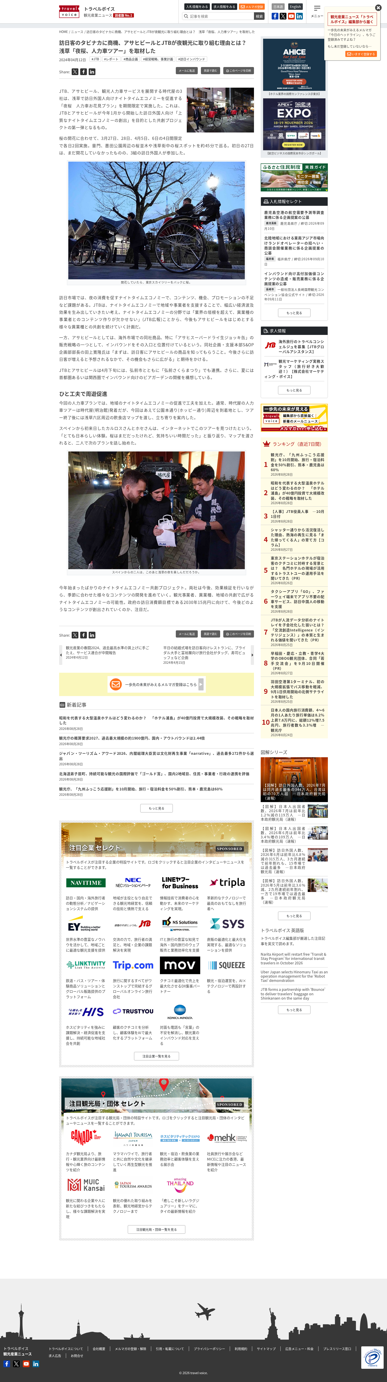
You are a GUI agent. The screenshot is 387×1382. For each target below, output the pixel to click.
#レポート (111, 59)
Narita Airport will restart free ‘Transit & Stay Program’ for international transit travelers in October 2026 (293, 958)
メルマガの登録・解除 (130, 1348)
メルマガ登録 (254, 6)
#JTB (95, 59)
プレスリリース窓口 (337, 1348)
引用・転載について (170, 1348)
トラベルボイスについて (66, 1348)
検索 (259, 16)
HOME (63, 31)
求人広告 (55, 1355)
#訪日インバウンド (191, 59)
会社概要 (99, 1348)
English (295, 6)
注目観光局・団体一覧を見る (156, 1229)
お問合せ (77, 1355)
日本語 (278, 6)
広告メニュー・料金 (299, 1348)
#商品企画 (131, 59)
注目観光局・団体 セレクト (107, 1103)
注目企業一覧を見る (156, 1056)
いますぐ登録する (363, 54)
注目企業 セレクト (95, 847)
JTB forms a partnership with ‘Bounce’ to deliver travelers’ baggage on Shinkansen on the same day (293, 993)
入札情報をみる (197, 6)
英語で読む (210, 71)
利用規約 (241, 1348)
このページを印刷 (240, 71)
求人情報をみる (224, 6)
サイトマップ (266, 1348)
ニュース (77, 31)
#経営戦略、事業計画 (158, 59)
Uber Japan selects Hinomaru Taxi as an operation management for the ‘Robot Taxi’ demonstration (294, 976)
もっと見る (156, 808)
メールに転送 (187, 71)
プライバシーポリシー (209, 1348)
